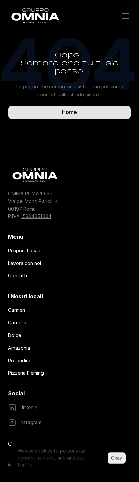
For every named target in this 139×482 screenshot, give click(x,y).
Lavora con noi (24, 263)
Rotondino (20, 360)
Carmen (16, 310)
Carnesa (17, 322)
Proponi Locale (24, 250)
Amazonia (19, 348)
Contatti (17, 275)
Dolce (14, 335)
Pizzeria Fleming (26, 373)
